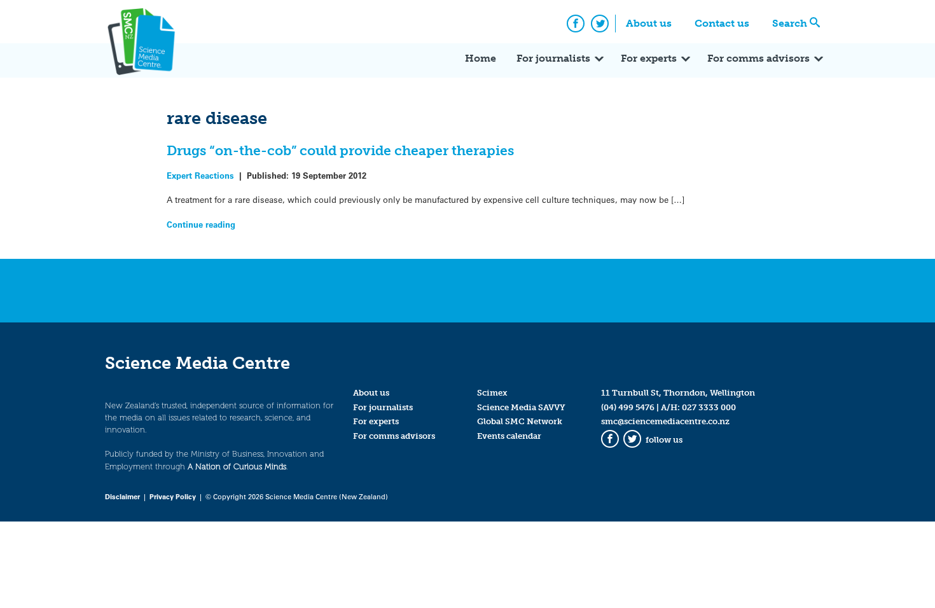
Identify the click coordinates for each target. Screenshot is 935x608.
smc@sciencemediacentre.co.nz (665, 421)
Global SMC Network (519, 421)
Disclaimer (122, 496)
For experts (649, 58)
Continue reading (201, 224)
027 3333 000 (709, 407)
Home (480, 58)
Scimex (492, 392)
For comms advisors (758, 58)
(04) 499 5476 (627, 407)
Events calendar (509, 436)
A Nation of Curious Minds (237, 466)
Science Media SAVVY (521, 407)
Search (789, 23)
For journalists (553, 58)
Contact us (722, 23)
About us (649, 23)
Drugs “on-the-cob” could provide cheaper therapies (340, 150)
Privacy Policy (172, 496)
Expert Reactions (200, 175)
